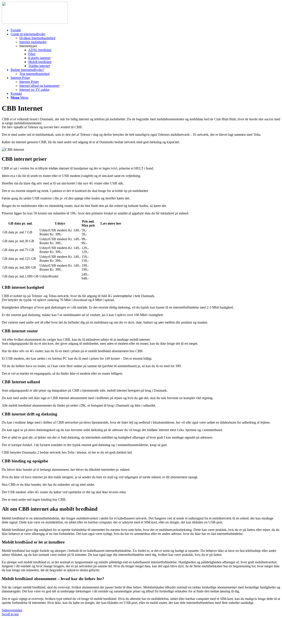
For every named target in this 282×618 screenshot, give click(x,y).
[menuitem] (145, 30)
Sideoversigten (12, 610)
